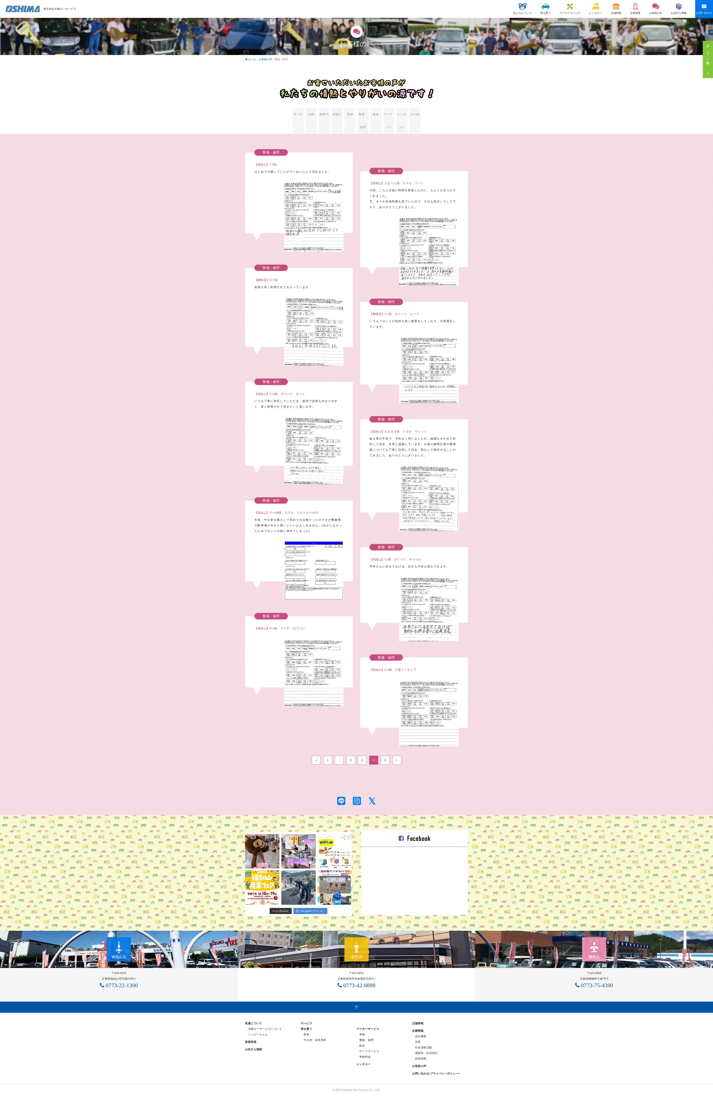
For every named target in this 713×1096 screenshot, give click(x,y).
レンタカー (595, 13)
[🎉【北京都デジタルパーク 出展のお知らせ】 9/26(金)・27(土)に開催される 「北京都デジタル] (335, 887)
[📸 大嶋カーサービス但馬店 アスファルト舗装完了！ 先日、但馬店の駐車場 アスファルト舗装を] (298, 887)
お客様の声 (655, 13)
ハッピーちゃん (256, 1034)
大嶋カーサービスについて (263, 1028)
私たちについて (522, 13)
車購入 (337, 114)
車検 (350, 114)
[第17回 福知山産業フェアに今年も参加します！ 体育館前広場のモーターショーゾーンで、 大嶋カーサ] (262, 887)
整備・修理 (363, 121)
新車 (305, 1034)
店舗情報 (616, 13)
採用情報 (419, 1058)
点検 (311, 114)
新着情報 (250, 1041)
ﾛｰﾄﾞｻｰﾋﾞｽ (388, 121)
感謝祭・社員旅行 (425, 1053)
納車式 (324, 114)
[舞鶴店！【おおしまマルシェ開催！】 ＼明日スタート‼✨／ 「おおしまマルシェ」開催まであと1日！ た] (335, 851)
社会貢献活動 (422, 1047)
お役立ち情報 (679, 13)
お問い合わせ (704, 12)
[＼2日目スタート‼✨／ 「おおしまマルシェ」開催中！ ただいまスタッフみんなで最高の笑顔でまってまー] (262, 851)
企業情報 (635, 13)
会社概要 (419, 1036)
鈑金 (376, 114)
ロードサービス (367, 1051)
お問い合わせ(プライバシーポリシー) (435, 1073)
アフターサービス (570, 13)
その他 (414, 114)
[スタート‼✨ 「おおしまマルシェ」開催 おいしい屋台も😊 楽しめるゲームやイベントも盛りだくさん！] (298, 851)
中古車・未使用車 (313, 1040)
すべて (298, 114)
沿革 (416, 1041)
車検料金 (363, 1056)
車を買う (545, 13)
